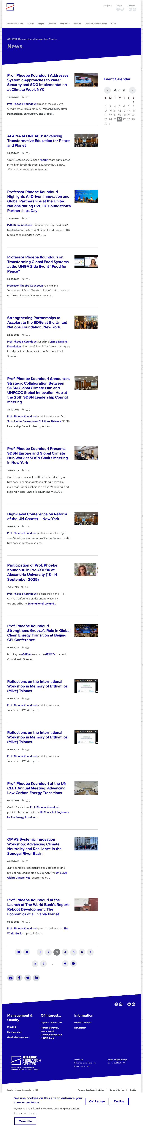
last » (73, 963)
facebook (118, 9)
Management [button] (14, 1032)
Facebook (19, 978)
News (14, 46)
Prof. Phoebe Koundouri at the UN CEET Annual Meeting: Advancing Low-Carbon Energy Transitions (36, 788)
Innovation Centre (26, 7)
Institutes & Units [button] (15, 24)
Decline (119, 1101)
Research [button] (52, 24)
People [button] (41, 24)
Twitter (27, 978)
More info (25, 1121)
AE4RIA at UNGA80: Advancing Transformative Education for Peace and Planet (38, 141)
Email (10, 978)
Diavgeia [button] (11, 1026)
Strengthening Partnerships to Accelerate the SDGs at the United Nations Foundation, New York (37, 323)
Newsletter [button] (80, 1027)
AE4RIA (44, 159)
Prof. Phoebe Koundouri (21, 103)
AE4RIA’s (26, 654)
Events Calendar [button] (82, 1022)
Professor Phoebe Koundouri (25, 285)
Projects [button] (77, 24)
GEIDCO (50, 654)
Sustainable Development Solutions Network (34, 421)
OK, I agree (97, 1101)
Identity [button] (30, 24)
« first (18, 952)
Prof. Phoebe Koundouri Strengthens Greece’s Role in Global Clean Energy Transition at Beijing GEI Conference (38, 633)
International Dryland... (42, 603)
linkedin (122, 9)
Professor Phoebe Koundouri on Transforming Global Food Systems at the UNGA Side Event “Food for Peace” (38, 264)
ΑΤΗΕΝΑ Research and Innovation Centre (32, 39)
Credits (133, 1090)
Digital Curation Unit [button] (51, 1022)
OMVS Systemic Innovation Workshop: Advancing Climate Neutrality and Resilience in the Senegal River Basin (34, 846)
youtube (134, 9)
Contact (131, 5)
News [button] (113, 24)
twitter (126, 9)
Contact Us (78, 1059)
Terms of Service (117, 1090)
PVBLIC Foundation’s (19, 225)
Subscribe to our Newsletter (85, 1063)
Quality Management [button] (18, 1037)
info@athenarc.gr (120, 1059)
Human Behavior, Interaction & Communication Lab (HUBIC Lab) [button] (51, 1033)
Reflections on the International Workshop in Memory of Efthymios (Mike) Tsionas (37, 686)
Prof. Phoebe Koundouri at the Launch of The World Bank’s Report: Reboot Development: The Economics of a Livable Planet (38, 907)
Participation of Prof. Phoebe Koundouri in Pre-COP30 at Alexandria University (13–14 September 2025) (32, 572)
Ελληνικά (108, 5)
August (119, 90)
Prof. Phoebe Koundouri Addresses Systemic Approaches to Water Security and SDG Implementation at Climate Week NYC (38, 82)
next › (65, 963)
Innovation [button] (65, 24)
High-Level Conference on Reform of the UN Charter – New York (37, 516)
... (49, 877)
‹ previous (26, 952)
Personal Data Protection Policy (91, 1090)
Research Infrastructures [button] (96, 24)
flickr (130, 9)
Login (119, 5)
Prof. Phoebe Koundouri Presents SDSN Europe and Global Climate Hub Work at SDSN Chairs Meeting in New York (37, 455)
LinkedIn (36, 978)
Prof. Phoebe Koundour (21, 533)
